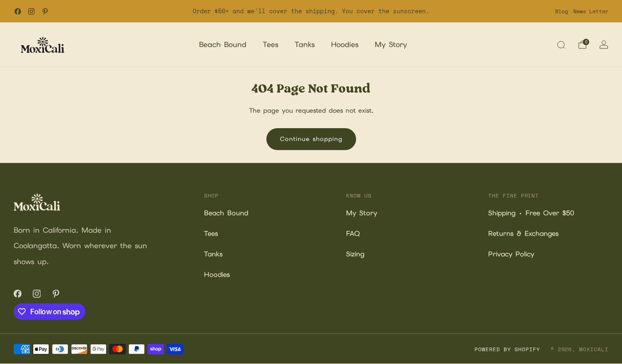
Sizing (355, 254)
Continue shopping (311, 139)
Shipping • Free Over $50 (531, 213)
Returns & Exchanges (523, 233)
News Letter (590, 11)
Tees (270, 44)
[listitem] (311, 11)
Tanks (305, 44)
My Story (391, 44)
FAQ (353, 233)
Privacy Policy (511, 254)
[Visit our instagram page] (31, 11)
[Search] (561, 44)
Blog (561, 11)
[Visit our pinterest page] (45, 11)
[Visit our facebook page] (18, 11)
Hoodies (344, 44)
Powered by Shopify (507, 349)
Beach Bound (222, 44)
